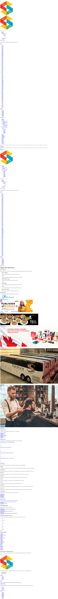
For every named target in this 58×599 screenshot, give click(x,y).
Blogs (2, 577)
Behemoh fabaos (2, 509)
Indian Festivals (2, 433)
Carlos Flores (2, 540)
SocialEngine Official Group (3, 435)
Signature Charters (2, 384)
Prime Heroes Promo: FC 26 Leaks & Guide (5, 447)
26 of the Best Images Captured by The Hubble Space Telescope (8, 501)
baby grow (1, 547)
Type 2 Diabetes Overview (3, 503)
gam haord (1, 543)
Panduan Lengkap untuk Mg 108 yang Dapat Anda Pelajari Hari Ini (8, 513)
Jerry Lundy (1, 549)
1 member (1, 434)
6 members (1, 436)
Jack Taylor (1, 536)
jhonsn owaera (2, 546)
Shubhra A (1, 539)
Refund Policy (19, 582)
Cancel (1, 117)
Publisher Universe (2, 313)
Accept (1, 145)
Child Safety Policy (15, 582)
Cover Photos (2, 298)
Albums (3, 576)
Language (1, 108)
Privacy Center (11, 582)
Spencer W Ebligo (2, 494)
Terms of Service (4, 582)
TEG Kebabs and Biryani (3, 326)
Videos (3, 578)
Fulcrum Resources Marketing (4, 299)
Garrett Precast (2, 497)
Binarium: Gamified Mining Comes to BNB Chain (6, 511)
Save (3, 117)
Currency (1, 43)
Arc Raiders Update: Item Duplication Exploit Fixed (6, 452)
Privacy (1, 582)
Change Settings (2, 146)
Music (2, 579)
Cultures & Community (3, 432)
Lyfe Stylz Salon (2, 428)
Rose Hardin (1, 502)
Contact (8, 582)
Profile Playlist (2, 495)
